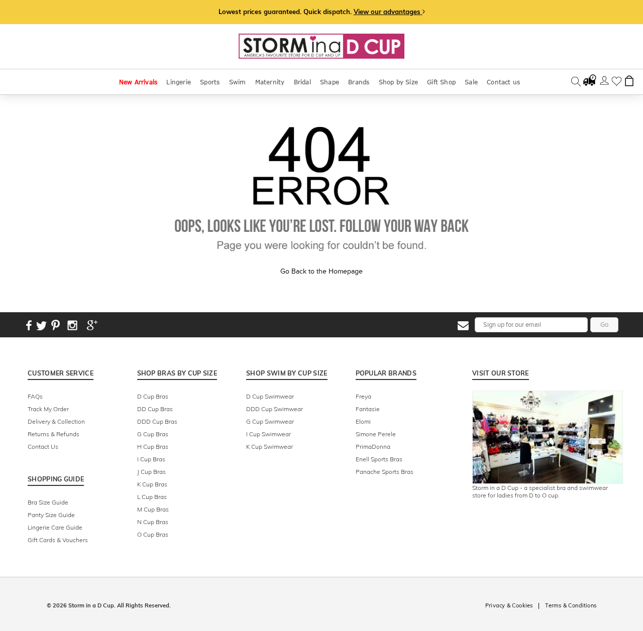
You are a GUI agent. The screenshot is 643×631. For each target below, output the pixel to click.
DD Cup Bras (155, 409)
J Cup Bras (151, 471)
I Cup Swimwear (268, 434)
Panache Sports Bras (384, 471)
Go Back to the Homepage (321, 271)
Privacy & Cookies (508, 605)
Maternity (270, 81)
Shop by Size (398, 81)
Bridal (302, 81)
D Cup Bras (152, 396)
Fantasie (368, 409)
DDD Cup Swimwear (274, 409)
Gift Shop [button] (441, 81)
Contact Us (43, 446)
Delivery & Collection (56, 421)
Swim (237, 81)
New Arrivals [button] (138, 81)
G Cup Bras (152, 434)
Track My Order (48, 409)
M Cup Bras (153, 509)
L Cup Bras (152, 496)
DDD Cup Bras (157, 421)
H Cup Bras (152, 446)
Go (604, 324)
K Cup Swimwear (269, 446)
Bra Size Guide (48, 502)
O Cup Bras (152, 534)
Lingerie (178, 81)
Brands (358, 81)
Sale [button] (471, 81)
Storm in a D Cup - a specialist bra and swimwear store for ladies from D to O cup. (540, 491)
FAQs (35, 396)
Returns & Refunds (53, 434)
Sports (210, 81)
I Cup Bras (151, 459)
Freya (363, 396)
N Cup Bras (152, 522)
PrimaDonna (373, 446)
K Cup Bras (152, 484)
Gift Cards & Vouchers (58, 540)
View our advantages (388, 12)
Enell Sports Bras (379, 459)
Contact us (503, 81)
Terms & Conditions (570, 605)
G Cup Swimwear (270, 421)
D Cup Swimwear (270, 396)
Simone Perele (376, 434)
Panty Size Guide (51, 515)
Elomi (363, 421)
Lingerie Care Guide (55, 527)
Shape (329, 81)
